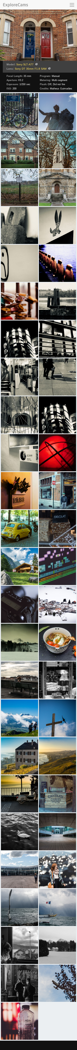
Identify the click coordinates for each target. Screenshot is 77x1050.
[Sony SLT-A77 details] (36, 64)
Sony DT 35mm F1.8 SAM (31, 68)
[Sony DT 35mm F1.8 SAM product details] (49, 69)
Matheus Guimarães (61, 88)
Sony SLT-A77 (24, 64)
